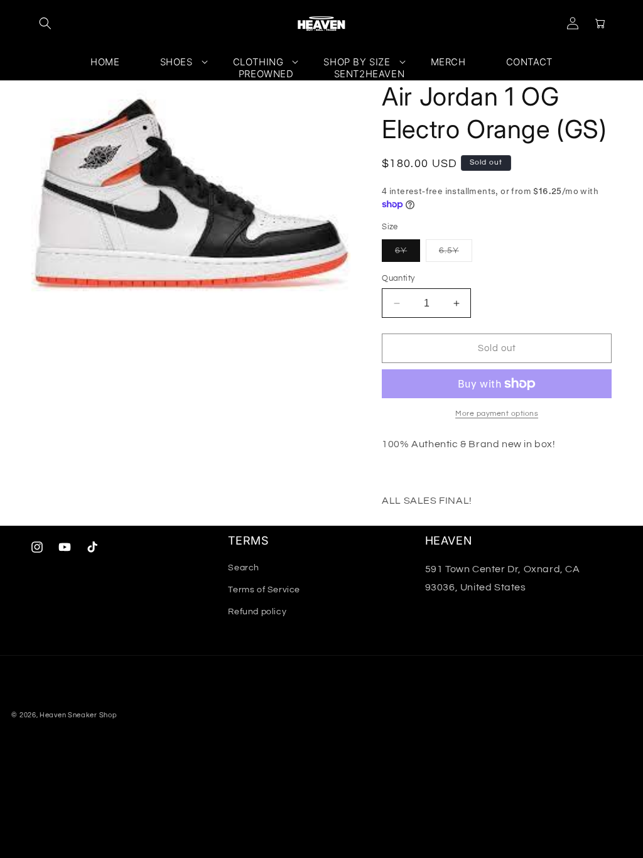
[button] (45, 23)
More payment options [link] (496, 414)
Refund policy (257, 611)
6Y (407, 254)
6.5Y (455, 254)
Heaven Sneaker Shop (78, 715)
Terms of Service (264, 589)
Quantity (398, 278)
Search (243, 567)
